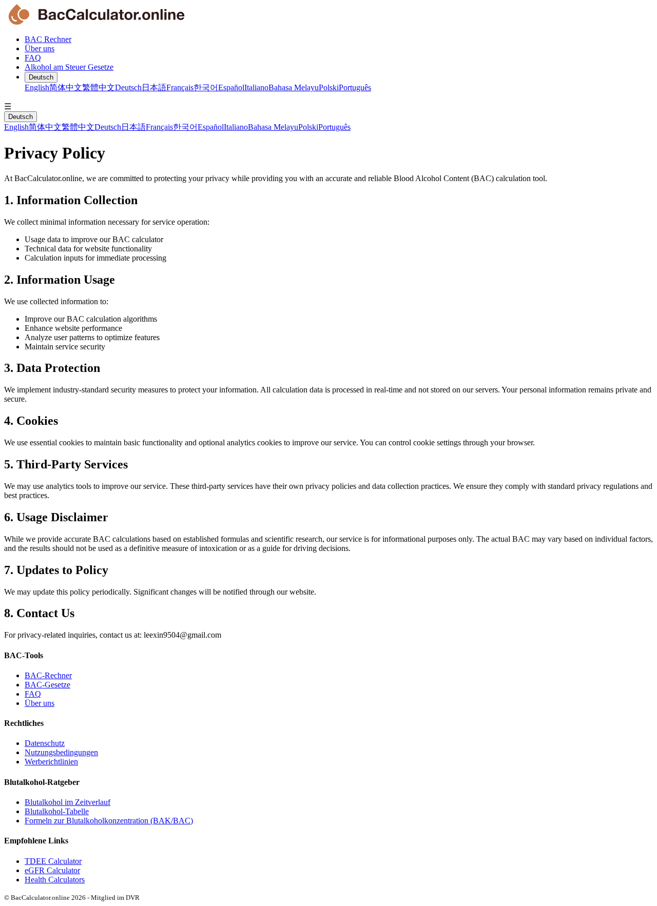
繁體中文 (98, 87)
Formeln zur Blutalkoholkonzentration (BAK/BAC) (109, 820)
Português (355, 87)
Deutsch (41, 77)
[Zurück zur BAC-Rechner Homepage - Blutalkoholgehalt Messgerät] (328, 15)
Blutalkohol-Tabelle (57, 811)
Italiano (256, 87)
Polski (329, 87)
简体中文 (65, 87)
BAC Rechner (48, 39)
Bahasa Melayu (293, 87)
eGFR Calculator (52, 870)
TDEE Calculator (53, 861)
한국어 (206, 87)
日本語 (154, 87)
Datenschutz (45, 743)
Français (180, 87)
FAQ (33, 57)
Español (231, 87)
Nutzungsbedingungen (61, 752)
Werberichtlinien (51, 761)
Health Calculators (55, 879)
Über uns (39, 48)
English (37, 87)
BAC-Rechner (48, 675)
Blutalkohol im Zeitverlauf (67, 802)
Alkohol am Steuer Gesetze (69, 67)
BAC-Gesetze (47, 684)
